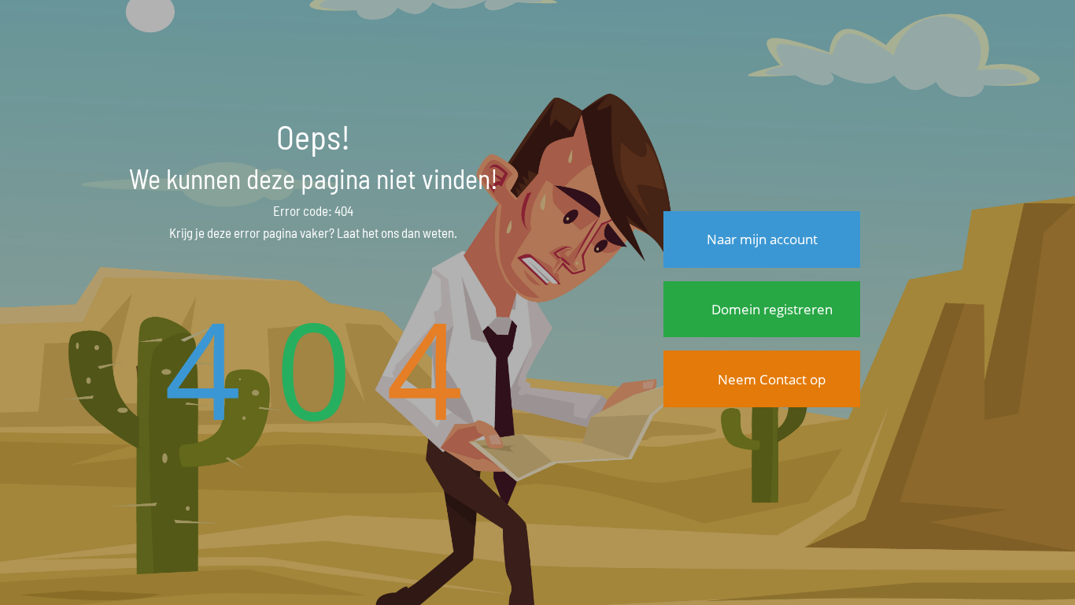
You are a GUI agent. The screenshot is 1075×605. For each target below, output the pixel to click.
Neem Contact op (770, 379)
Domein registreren (770, 309)
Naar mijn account (762, 239)
